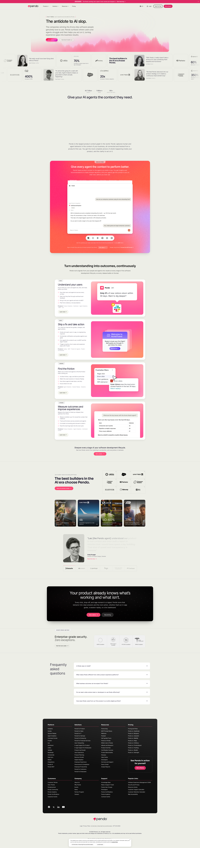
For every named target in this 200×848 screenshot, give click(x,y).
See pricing (107, 615)
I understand (100, 844)
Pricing (74, 6)
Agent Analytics (83, 306)
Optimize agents (93, 180)
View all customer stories (63, 488)
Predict (83, 349)
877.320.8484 (116, 826)
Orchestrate (61, 350)
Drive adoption (83, 180)
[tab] (88, 238)
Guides (65, 349)
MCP (119, 242)
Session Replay (76, 387)
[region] (100, 843)
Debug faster (103, 180)
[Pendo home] (33, 6)
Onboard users (73, 180)
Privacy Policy (86, 826)
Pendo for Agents (75, 349)
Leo (63, 307)
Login (150, 6)
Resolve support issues (124, 180)
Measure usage (112, 180)
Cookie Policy (114, 842)
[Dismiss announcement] (198, 1)
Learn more (62, 311)
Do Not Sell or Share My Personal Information (82, 844)
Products (45, 6)
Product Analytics (67, 306)
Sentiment (76, 306)
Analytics (83, 387)
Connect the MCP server (126, 247)
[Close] (130, 840)
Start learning (120, 1)
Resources (64, 6)
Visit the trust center (61, 645)
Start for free (158, 6)
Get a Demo (168, 6)
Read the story (91, 558)
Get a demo (102, 247)
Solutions (54, 6)
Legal (81, 826)
